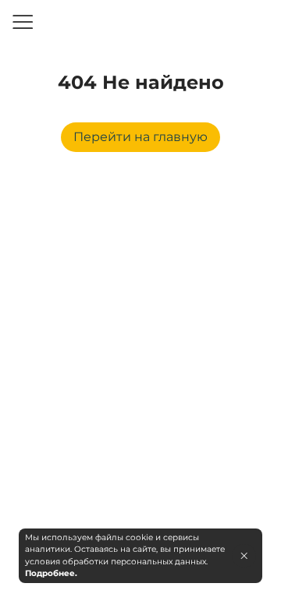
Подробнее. (51, 573)
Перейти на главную (140, 136)
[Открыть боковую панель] (21, 21)
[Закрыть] (244, 555)
